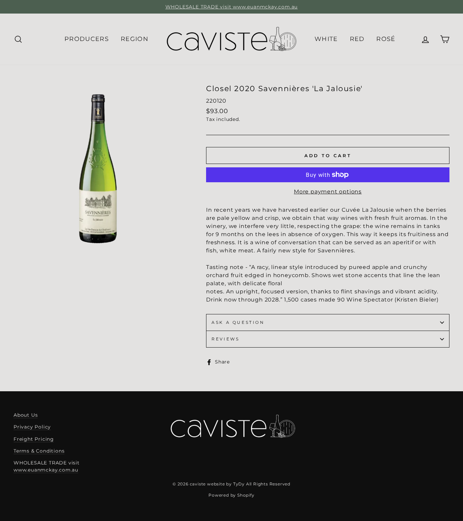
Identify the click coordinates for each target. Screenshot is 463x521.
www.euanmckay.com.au (46, 470)
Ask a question (238, 322)
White (326, 39)
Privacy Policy (32, 427)
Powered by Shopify (231, 495)
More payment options (328, 191)
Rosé (385, 39)
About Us (26, 415)
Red (357, 39)
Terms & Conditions (39, 451)
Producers (86, 39)
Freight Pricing (34, 439)
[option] (231, 6)
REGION (134, 39)
